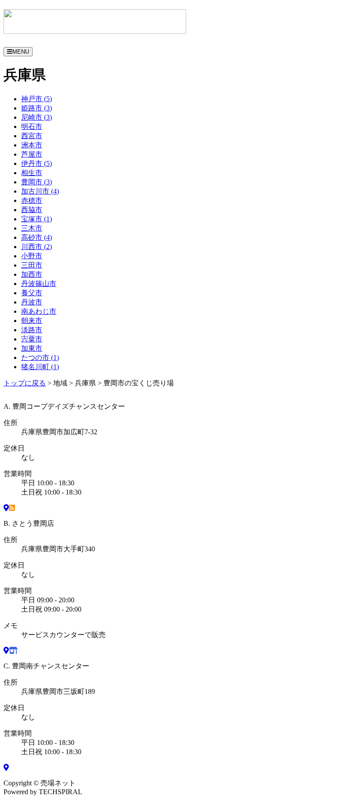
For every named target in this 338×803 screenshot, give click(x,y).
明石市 (31, 126)
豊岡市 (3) (36, 182)
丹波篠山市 (38, 283)
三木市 (31, 228)
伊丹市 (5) (36, 163)
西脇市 (31, 209)
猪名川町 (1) (40, 366)
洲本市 (31, 145)
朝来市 (31, 320)
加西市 (31, 274)
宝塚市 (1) (36, 219)
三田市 (31, 265)
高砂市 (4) (36, 237)
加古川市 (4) (40, 191)
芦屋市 (31, 154)
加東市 (31, 348)
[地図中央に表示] (6, 508)
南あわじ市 (38, 311)
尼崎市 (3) (36, 117)
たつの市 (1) (40, 357)
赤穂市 (31, 200)
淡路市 (31, 330)
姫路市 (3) (36, 108)
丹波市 (31, 302)
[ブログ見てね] (12, 508)
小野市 (31, 256)
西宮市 (31, 135)
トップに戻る (25, 383)
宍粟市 (31, 339)
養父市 (31, 293)
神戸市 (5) (36, 99)
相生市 (31, 172)
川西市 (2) (36, 246)
